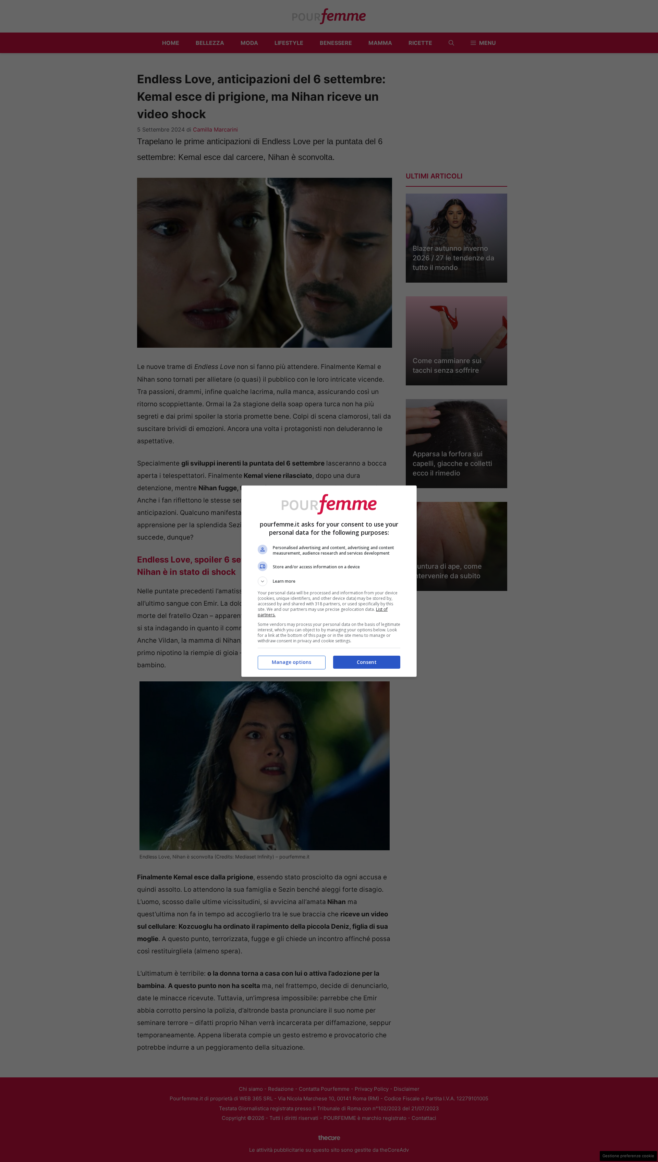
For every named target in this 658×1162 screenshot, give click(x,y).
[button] (329, 581)
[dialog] (329, 581)
